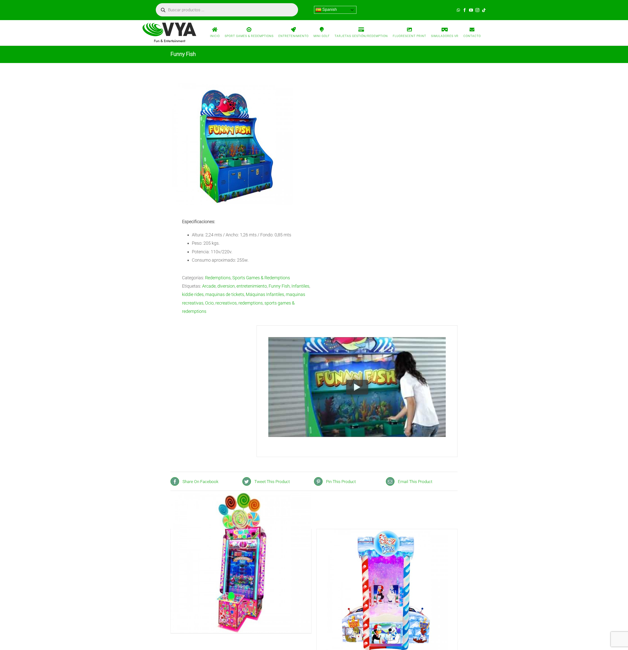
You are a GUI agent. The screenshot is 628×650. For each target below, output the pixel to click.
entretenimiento (251, 286)
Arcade (209, 286)
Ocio (209, 303)
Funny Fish (279, 286)
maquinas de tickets (224, 294)
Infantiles (300, 286)
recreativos (226, 303)
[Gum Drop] (241, 563)
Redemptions (218, 277)
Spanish (329, 9)
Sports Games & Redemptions (261, 277)
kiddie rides (193, 294)
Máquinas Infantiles (265, 294)
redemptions (250, 303)
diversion (226, 286)
